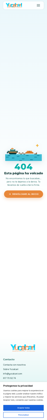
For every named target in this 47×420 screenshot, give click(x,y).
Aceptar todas (23, 408)
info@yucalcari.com (12, 373)
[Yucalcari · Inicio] (14, 5)
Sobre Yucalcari (10, 369)
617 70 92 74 (9, 378)
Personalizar (23, 415)
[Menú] (38, 5)
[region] (23, 401)
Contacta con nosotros (14, 364)
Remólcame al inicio (25, 194)
